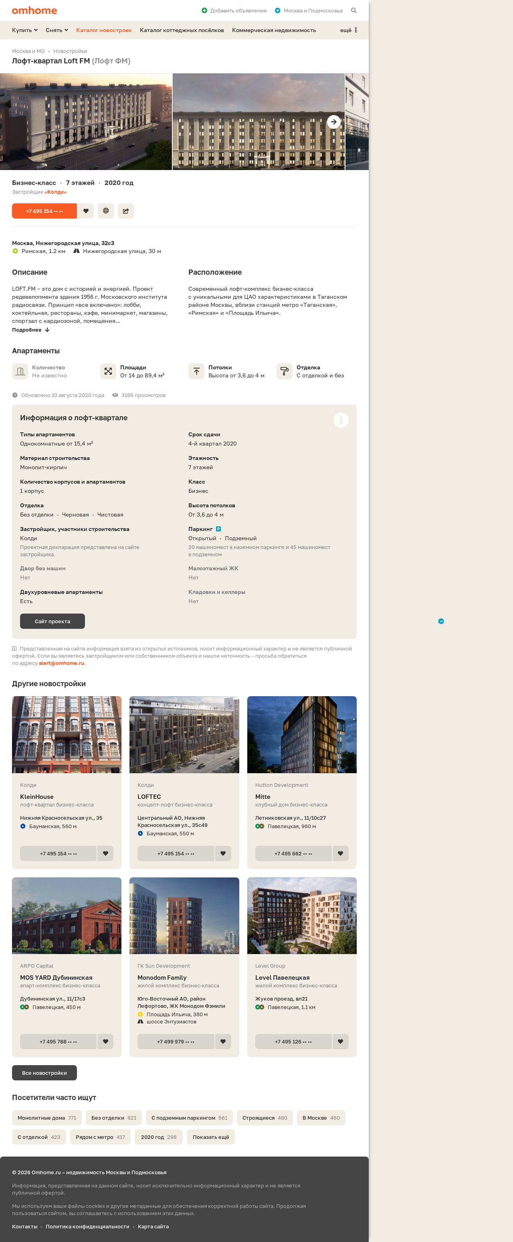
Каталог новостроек (104, 29)
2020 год (159, 1137)
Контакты (24, 1226)
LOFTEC (149, 796)
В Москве (321, 1117)
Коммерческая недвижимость (274, 29)
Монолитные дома (47, 1117)
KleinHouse (37, 796)
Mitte (263, 796)
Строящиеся (264, 1117)
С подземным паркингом (189, 1117)
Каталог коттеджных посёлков (182, 29)
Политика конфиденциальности (87, 1226)
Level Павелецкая (282, 977)
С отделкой (39, 1137)
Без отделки (113, 1117)
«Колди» (55, 191)
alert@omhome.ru (61, 663)
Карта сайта (153, 1226)
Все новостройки (44, 1073)
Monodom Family (162, 977)
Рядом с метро (100, 1137)
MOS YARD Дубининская (56, 977)
